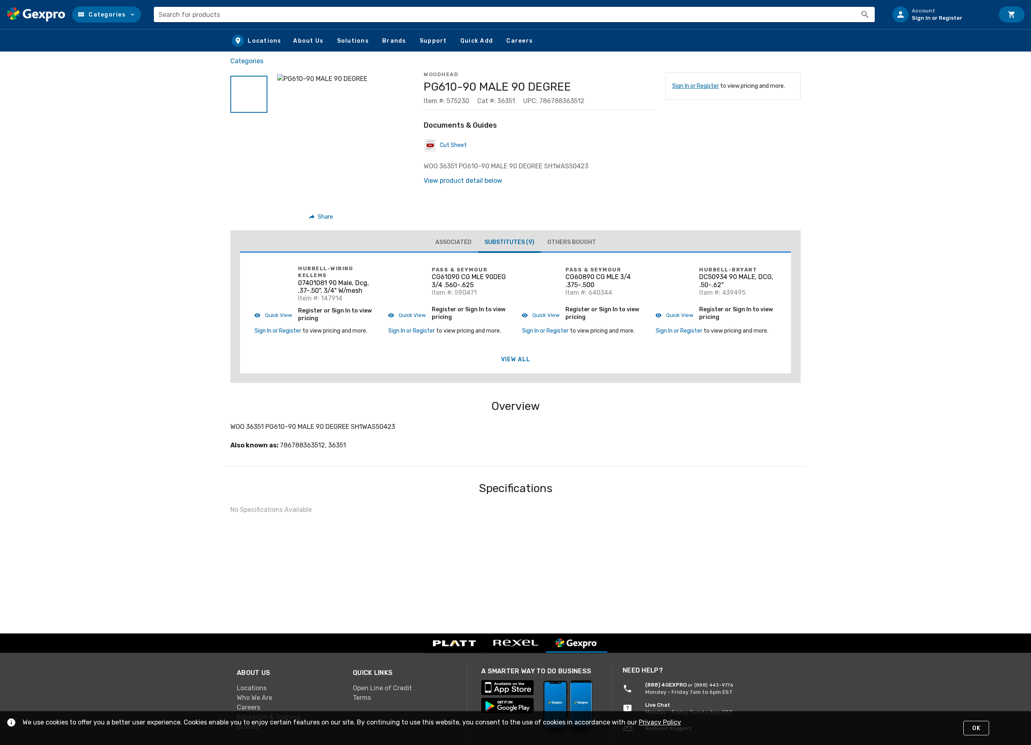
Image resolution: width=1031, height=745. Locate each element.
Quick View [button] (278, 315)
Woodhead (441, 74)
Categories (246, 61)
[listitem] (940, 14)
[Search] (865, 14)
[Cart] (1012, 14)
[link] (288, 688)
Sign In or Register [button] (278, 330)
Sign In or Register (695, 86)
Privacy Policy (660, 722)
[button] (106, 14)
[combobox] (514, 14)
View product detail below (463, 180)
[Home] (36, 14)
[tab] (453, 242)
